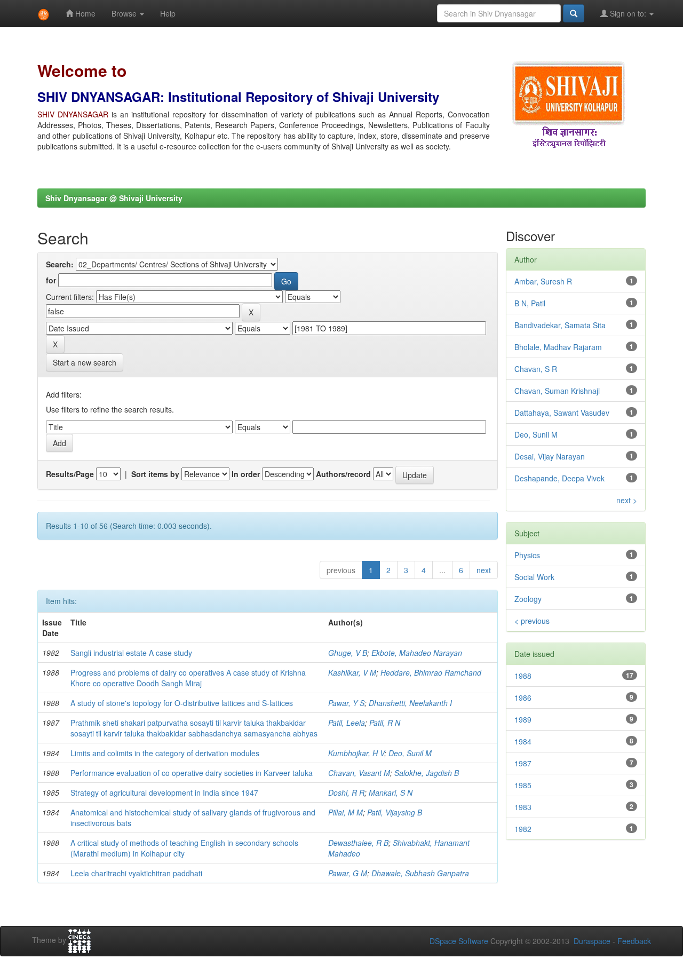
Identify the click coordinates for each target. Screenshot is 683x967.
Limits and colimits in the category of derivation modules (164, 753)
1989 (522, 719)
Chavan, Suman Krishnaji (557, 390)
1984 (522, 741)
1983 (522, 807)
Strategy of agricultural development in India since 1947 (164, 792)
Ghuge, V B (347, 652)
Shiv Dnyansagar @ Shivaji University (113, 198)
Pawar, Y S (346, 702)
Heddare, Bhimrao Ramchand (430, 672)
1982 (522, 828)
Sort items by (155, 474)
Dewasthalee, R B (358, 842)
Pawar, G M (347, 873)
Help (168, 13)
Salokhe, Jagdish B (426, 772)
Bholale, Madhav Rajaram (558, 347)
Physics (527, 555)
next (483, 570)
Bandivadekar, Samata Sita (560, 325)
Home (84, 13)
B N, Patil (529, 303)
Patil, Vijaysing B (394, 812)
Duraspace (592, 941)
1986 (522, 697)
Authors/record (343, 474)
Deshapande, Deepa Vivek (559, 478)
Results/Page (70, 474)
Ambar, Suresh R (543, 281)
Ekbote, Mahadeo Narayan (416, 652)
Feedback (634, 941)
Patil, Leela (346, 722)
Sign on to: (628, 13)
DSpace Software (459, 941)
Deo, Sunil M (410, 753)
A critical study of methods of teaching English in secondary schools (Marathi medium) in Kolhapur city (184, 848)
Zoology (528, 598)
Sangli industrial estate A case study (131, 652)
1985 (522, 785)
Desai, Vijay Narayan (549, 456)
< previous (532, 620)
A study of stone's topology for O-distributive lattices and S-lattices (181, 702)
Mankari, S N (390, 792)
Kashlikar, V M (352, 672)
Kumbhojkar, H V (356, 753)
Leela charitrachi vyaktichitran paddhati (136, 873)
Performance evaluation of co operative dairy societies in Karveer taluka (191, 772)
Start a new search (84, 362)
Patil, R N (384, 722)
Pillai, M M (345, 812)
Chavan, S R (535, 368)
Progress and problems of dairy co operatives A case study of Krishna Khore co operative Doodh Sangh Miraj (188, 677)
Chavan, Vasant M (359, 772)
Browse (125, 13)
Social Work (534, 577)
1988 (522, 675)
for (51, 280)
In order (246, 474)
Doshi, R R (346, 792)
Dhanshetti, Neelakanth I (410, 702)
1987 (522, 763)
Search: (60, 264)
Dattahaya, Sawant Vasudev (561, 412)
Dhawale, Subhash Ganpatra (420, 873)
